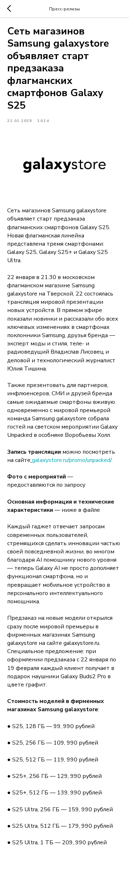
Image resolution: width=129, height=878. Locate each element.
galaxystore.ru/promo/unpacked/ (72, 460)
